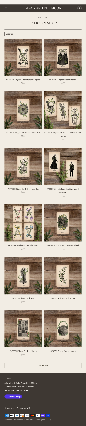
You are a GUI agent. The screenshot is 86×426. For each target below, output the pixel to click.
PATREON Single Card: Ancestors (62, 79)
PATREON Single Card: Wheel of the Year (23, 132)
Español (8, 408)
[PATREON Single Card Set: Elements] (23, 222)
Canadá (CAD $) (23, 408)
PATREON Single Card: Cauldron (62, 351)
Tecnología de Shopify (43, 420)
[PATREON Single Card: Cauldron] (63, 328)
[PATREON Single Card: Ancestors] (63, 57)
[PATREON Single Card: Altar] (23, 275)
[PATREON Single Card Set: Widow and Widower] (63, 166)
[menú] (6, 8)
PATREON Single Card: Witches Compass (23, 79)
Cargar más (43, 365)
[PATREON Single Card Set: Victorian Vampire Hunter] (63, 110)
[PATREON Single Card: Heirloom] (23, 328)
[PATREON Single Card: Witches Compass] (23, 57)
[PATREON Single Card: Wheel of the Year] (23, 110)
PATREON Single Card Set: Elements (23, 245)
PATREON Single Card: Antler (63, 298)
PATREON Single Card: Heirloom (23, 351)
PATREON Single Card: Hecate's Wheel (63, 245)
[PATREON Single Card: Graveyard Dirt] (23, 166)
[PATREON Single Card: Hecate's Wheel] (63, 222)
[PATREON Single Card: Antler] (63, 275)
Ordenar (9, 34)
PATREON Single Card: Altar (23, 298)
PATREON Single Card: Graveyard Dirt (23, 189)
